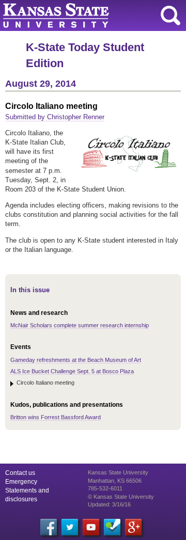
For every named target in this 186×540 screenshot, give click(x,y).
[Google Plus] (133, 527)
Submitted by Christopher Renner (54, 117)
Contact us (20, 473)
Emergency (21, 481)
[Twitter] (69, 527)
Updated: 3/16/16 (109, 504)
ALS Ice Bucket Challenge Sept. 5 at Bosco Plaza (72, 371)
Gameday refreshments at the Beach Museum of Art (75, 360)
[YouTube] (91, 527)
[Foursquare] (112, 527)
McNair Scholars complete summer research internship (79, 325)
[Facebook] (48, 527)
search (170, 15)
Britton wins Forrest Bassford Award (55, 417)
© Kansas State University (121, 497)
